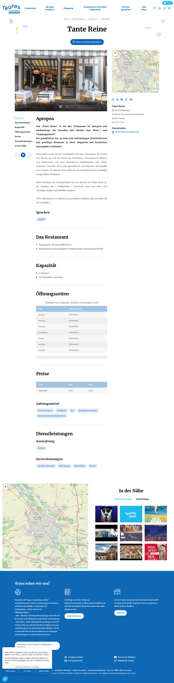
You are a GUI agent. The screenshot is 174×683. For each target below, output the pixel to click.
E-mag (168, 3)
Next (67, 107)
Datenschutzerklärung (96, 670)
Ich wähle (27, 671)
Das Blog (144, 8)
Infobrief (120, 613)
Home (66, 19)
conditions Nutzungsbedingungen (114, 673)
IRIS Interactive (126, 670)
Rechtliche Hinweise (63, 670)
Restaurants (93, 19)
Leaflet (145, 92)
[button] (5, 679)
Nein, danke (10, 671)
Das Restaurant (22, 122)
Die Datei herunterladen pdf (127, 132)
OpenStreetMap (154, 92)
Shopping (68, 8)
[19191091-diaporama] (61, 80)
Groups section (75, 657)
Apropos (19, 118)
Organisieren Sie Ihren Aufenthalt (95, 8)
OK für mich (44, 671)
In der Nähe (21, 146)
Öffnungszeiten (23, 132)
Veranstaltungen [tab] (123, 499)
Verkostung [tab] (142, 499)
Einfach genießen (126, 8)
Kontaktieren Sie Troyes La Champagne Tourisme (34, 645)
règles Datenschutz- (90, 673)
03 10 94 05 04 (118, 122)
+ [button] (115, 52)
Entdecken (30, 8)
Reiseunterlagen (74, 616)
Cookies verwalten (79, 670)
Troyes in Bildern (127, 657)
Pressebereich (75, 660)
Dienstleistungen (23, 141)
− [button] (115, 56)
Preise (18, 136)
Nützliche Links (126, 660)
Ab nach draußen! (49, 8)
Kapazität (19, 127)
